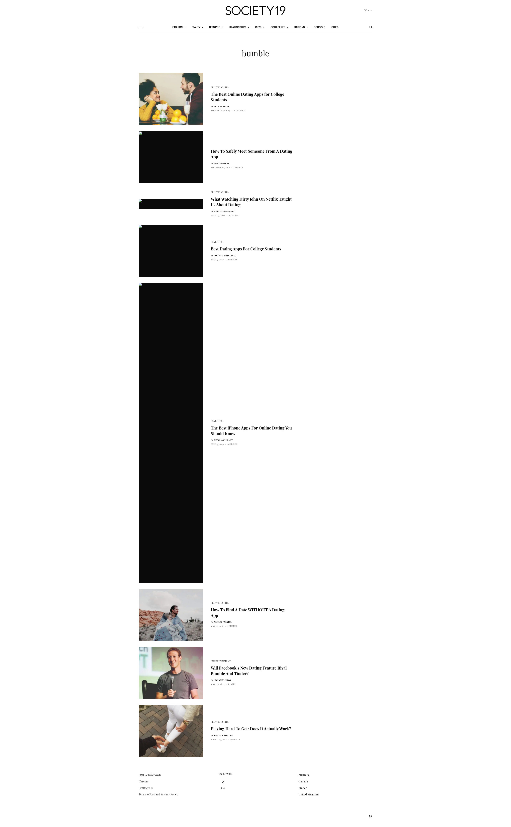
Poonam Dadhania (225, 255)
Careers (144, 781)
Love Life (217, 241)
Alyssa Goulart (223, 440)
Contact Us (146, 788)
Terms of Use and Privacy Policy (158, 794)
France (302, 788)
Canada (303, 781)
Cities (335, 27)
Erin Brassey (221, 106)
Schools (319, 27)
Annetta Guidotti (225, 211)
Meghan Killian (223, 735)
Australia (304, 775)
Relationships (220, 87)
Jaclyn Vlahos (222, 680)
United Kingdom (308, 794)
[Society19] (255, 10)
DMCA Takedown (150, 775)
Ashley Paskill (223, 622)
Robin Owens (221, 163)
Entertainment (221, 661)
